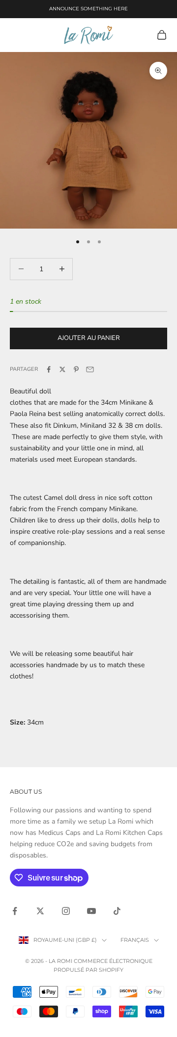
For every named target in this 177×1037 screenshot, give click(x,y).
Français (134, 939)
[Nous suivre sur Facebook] (15, 911)
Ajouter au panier (89, 338)
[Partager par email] (90, 369)
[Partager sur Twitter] (62, 369)
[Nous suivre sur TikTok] (117, 911)
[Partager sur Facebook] (49, 369)
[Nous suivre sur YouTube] (91, 911)
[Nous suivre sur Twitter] (40, 911)
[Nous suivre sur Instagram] (66, 911)
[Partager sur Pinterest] (76, 369)
